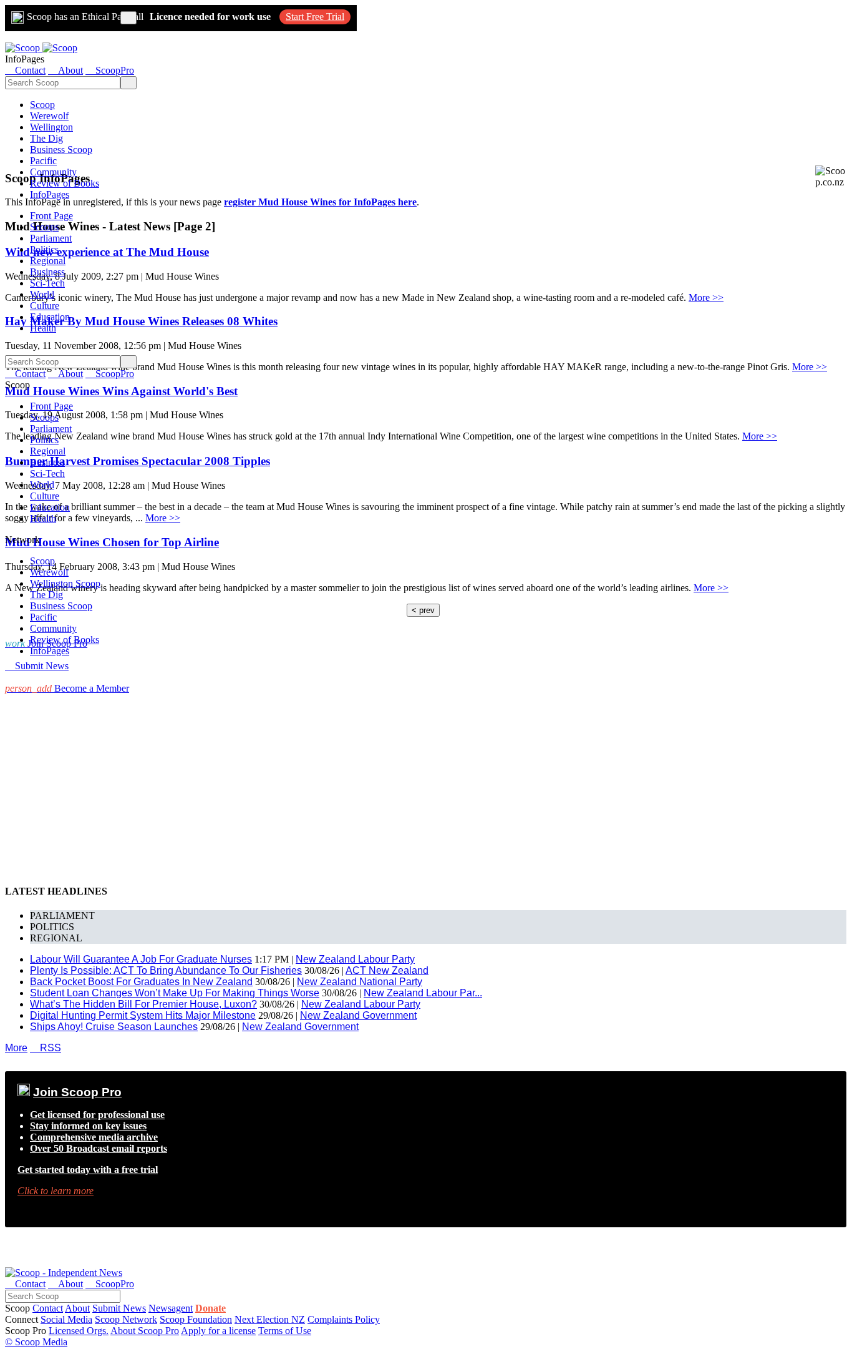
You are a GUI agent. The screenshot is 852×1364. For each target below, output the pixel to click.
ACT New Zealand (387, 970)
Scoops (44, 227)
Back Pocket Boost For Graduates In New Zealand (141, 981)
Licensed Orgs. (79, 1330)
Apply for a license (218, 1330)
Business (47, 272)
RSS (45, 1048)
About (77, 1308)
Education (50, 317)
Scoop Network (126, 1319)
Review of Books (64, 183)
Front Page (51, 215)
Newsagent (170, 1308)
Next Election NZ (270, 1319)
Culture (44, 305)
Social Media (66, 1319)
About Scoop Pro (144, 1330)
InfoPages (49, 194)
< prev (423, 610)
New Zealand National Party (359, 981)
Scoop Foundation (196, 1319)
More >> (706, 297)
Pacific (43, 160)
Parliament (51, 238)
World (42, 294)
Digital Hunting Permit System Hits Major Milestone (143, 1015)
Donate (210, 1308)
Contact (47, 1308)
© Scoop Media (36, 1342)
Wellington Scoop (65, 583)
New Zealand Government (358, 1015)
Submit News (119, 1308)
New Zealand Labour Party (355, 959)
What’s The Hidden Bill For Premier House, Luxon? (143, 1004)
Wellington (51, 127)
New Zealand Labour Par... (423, 993)
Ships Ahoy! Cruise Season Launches (114, 1026)
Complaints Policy (343, 1319)
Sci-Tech (47, 283)
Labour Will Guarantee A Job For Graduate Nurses (141, 959)
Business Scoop (61, 149)
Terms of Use (284, 1330)
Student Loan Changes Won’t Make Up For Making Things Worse (174, 993)
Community (53, 172)
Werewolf (49, 115)
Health (43, 328)
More (16, 1048)
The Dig (46, 138)
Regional (47, 260)
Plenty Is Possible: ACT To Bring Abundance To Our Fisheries (166, 970)
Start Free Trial (315, 16)
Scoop (42, 104)
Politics (44, 249)
